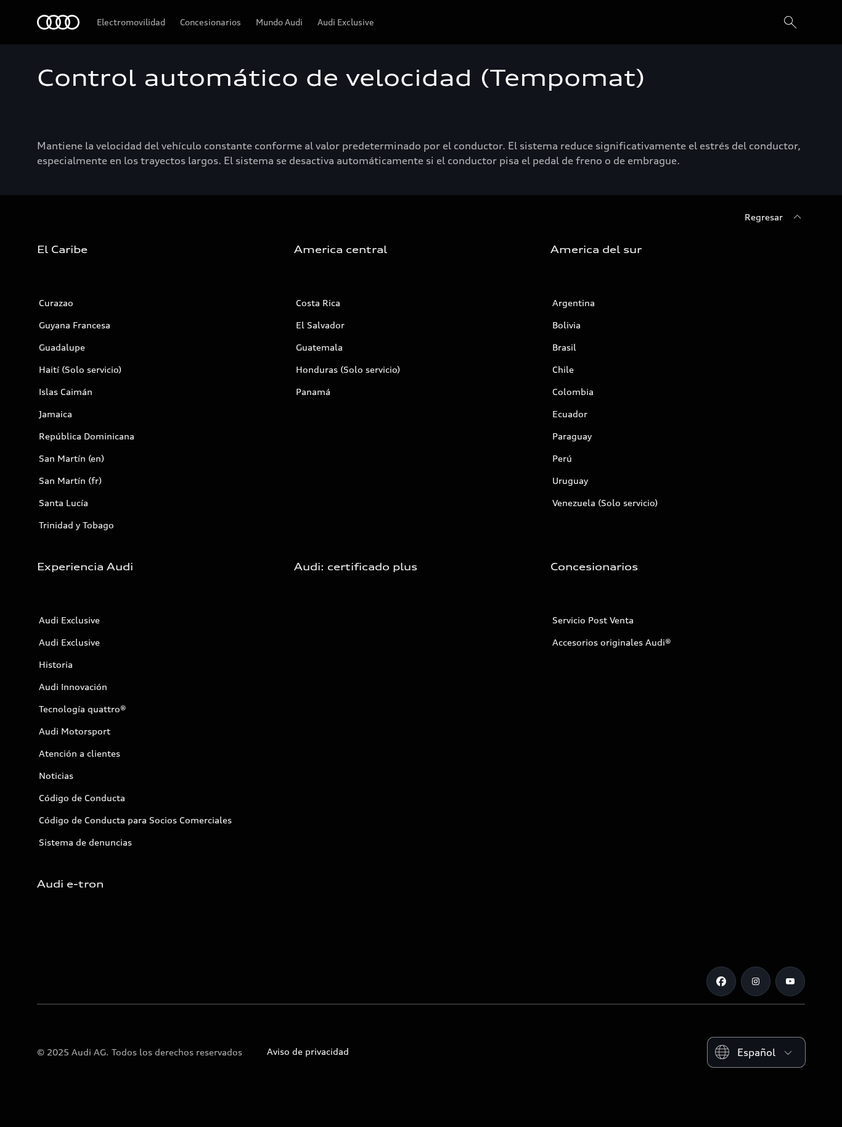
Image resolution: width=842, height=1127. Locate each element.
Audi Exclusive (69, 620)
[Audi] (58, 22)
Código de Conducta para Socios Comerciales (135, 820)
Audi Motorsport (74, 731)
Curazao (56, 302)
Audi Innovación (73, 686)
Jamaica (55, 414)
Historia (56, 664)
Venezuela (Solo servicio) (605, 502)
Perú (562, 458)
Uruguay (570, 480)
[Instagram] (755, 981)
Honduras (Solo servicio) (348, 369)
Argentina (573, 302)
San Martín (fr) (70, 480)
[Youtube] (790, 981)
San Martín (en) (71, 458)
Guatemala (319, 347)
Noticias (56, 775)
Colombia (573, 391)
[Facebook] (721, 981)
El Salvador (320, 325)
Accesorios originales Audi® (611, 642)
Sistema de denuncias (85, 842)
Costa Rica (318, 302)
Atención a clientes (79, 753)
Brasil (564, 347)
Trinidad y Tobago (76, 525)
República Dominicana (86, 436)
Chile (563, 369)
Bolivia (566, 325)
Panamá (313, 391)
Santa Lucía (63, 502)
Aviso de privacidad (308, 1051)
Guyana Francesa (74, 325)
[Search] (790, 22)
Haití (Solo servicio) (80, 369)
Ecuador (569, 414)
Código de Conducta (82, 797)
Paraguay (572, 436)
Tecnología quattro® (82, 709)
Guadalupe (62, 347)
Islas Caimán (65, 391)
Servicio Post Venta (593, 620)
